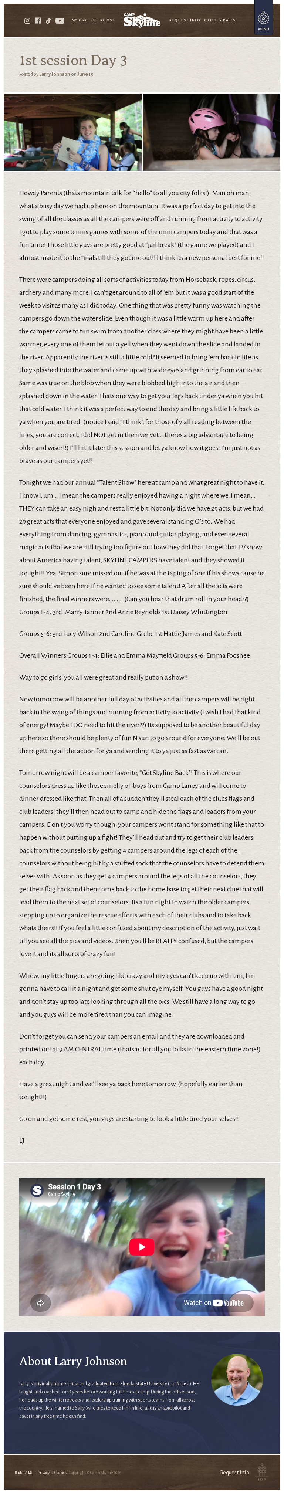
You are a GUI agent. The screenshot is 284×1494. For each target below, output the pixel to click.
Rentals (24, 1472)
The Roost (103, 20)
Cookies (60, 1472)
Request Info (184, 20)
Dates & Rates (220, 20)
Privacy (44, 1472)
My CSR (79, 20)
